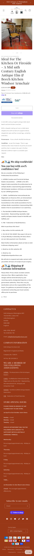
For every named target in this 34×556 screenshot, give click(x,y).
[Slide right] (21, 53)
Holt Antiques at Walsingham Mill (16, 547)
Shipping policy (12, 552)
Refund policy (11, 549)
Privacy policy (19, 549)
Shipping (3, 90)
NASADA (6, 390)
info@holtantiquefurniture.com (17, 337)
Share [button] (5, 297)
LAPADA (6, 372)
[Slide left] (13, 53)
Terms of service (28, 549)
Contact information (22, 552)
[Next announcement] (31, 3)
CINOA (6, 378)
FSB (5, 396)
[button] (4, 10)
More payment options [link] (17, 117)
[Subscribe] (27, 506)
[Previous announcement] (3, 3)
